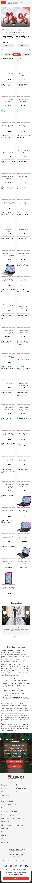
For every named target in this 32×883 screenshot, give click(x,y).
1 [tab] (3, 29)
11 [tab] (20, 29)
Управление (5, 832)
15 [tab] (27, 29)
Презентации (6, 821)
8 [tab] (15, 29)
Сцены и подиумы (22, 792)
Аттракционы (21, 788)
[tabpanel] (15, 17)
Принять (16, 878)
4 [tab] (8, 29)
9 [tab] (17, 29)
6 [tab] (11, 29)
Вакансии (4, 835)
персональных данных (16, 874)
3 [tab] (6, 29)
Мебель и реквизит (8, 792)
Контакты (19, 825)
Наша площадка (7, 801)
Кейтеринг (19, 785)
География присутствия (10, 815)
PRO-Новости (6, 825)
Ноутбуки (16, 54)
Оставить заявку (15, 761)
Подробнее (9, 79)
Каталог (4, 785)
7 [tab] (13, 29)
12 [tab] (22, 29)
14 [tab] (26, 29)
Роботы (7, 54)
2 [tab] (4, 29)
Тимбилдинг (5, 795)
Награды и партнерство (10, 818)
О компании (5, 839)
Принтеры (26, 54)
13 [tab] (24, 29)
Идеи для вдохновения (9, 811)
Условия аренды (7, 808)
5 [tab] (10, 29)
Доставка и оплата (8, 804)
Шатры (4, 788)
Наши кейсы (5, 828)
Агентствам (5, 842)
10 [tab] (19, 29)
